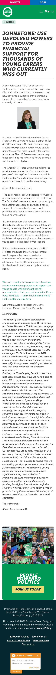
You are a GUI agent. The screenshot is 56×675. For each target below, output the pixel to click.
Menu (49, 11)
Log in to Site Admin (18, 640)
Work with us (39, 636)
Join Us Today (28, 589)
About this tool (34, 667)
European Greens (19, 636)
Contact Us (28, 644)
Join (43, 2)
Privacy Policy (43, 628)
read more (16, 671)
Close (38, 656)
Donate (15, 2)
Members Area (41, 640)
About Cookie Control (14, 655)
